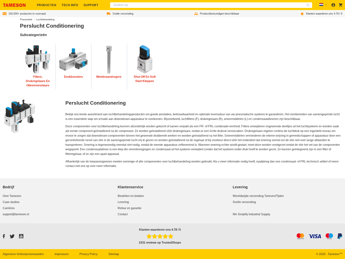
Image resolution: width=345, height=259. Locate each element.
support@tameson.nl (16, 214)
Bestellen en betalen (131, 195)
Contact (123, 214)
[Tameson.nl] (14, 5)
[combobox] (211, 5)
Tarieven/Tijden (274, 195)
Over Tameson (12, 195)
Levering (123, 202)
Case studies (11, 202)
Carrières (9, 208)
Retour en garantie (129, 208)
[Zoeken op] (308, 5)
